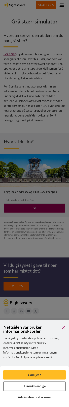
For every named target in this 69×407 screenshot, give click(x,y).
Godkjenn (34, 375)
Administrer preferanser (34, 397)
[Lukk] (64, 327)
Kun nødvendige (34, 386)
